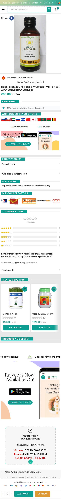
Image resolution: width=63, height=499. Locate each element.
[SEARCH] (49, 9)
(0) (15, 318)
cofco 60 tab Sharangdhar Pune (13, 315)
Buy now (42, 494)
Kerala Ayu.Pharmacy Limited (30, 82)
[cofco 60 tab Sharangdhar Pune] (16, 298)
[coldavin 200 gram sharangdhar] (45, 298)
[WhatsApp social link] (30, 461)
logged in (17, 262)
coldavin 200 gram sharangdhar (42, 315)
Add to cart (23, 494)
